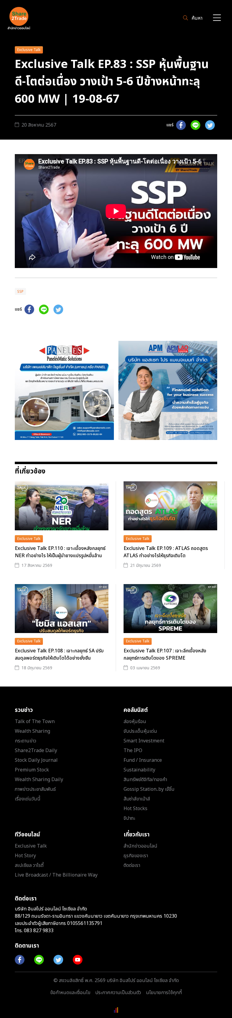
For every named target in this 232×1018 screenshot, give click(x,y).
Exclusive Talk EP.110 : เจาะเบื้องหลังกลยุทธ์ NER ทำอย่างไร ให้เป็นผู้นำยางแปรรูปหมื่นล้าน (60, 552)
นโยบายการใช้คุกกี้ (164, 992)
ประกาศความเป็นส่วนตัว (118, 992)
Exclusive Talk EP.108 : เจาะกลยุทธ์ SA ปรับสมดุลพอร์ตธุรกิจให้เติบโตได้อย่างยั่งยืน (59, 654)
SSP (20, 291)
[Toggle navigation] (217, 18)
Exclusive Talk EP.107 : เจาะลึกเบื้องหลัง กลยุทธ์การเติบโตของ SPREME (165, 654)
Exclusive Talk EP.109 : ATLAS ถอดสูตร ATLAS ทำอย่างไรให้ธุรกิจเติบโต (166, 552)
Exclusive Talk (28, 50)
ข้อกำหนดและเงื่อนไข (70, 992)
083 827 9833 (38, 930)
